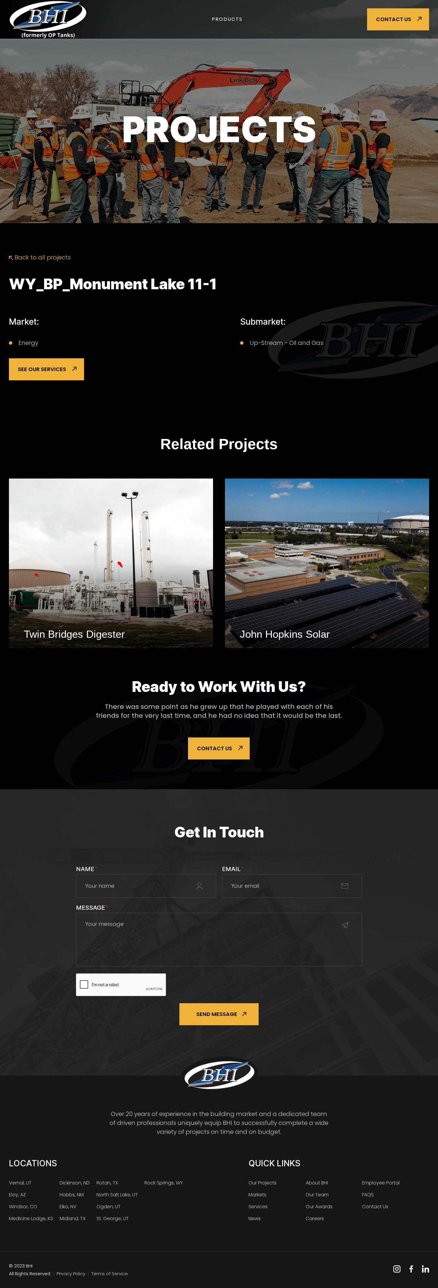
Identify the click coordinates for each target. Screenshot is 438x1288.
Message (92, 907)
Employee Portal (381, 1182)
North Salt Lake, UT (117, 1194)
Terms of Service (109, 1273)
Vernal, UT (20, 1182)
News (254, 1218)
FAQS (368, 1194)
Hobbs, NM (72, 1194)
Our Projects (262, 1182)
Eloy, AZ (17, 1194)
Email (233, 869)
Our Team (317, 1194)
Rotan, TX (107, 1182)
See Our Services (42, 369)
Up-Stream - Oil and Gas (286, 343)
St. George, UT (113, 1218)
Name (86, 869)
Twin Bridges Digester (74, 634)
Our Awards (319, 1206)
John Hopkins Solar (285, 634)
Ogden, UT (109, 1206)
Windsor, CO (23, 1206)
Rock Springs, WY (164, 1182)
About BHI (317, 1182)
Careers (315, 1218)
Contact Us (393, 19)
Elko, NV (68, 1206)
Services (258, 1206)
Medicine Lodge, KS (31, 1218)
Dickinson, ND (75, 1182)
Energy (28, 343)
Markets (257, 1194)
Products (227, 19)
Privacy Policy (71, 1273)
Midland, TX (73, 1218)
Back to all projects (42, 257)
